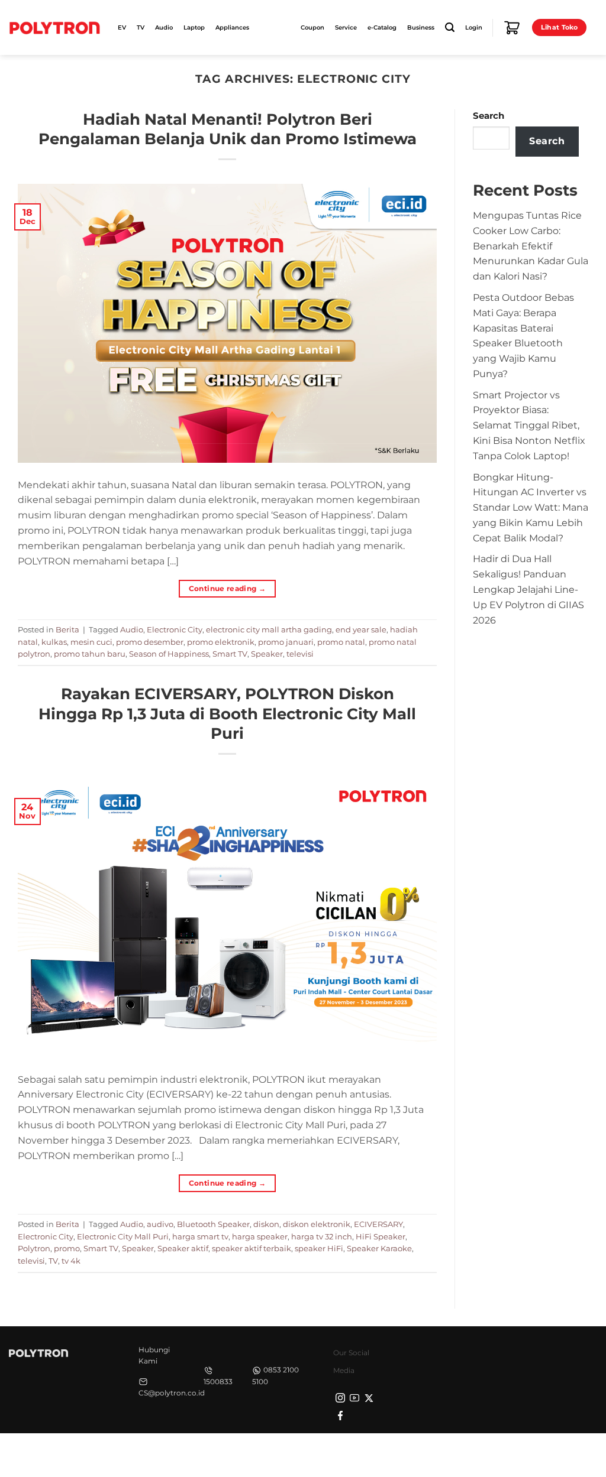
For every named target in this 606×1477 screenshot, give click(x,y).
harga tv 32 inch (321, 1236)
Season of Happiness (169, 653)
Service (346, 27)
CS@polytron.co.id (171, 1392)
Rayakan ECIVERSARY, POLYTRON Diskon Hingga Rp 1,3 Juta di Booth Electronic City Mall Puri (227, 713)
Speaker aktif (182, 1248)
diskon (266, 1224)
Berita (67, 629)
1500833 (218, 1381)
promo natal (341, 642)
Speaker (267, 653)
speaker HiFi (319, 1248)
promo (67, 1248)
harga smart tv (200, 1236)
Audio (131, 629)
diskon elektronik (316, 1224)
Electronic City (174, 629)
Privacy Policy (411, 1453)
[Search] (449, 27)
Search (488, 116)
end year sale (361, 629)
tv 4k (71, 1260)
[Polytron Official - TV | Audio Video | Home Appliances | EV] (54, 27)
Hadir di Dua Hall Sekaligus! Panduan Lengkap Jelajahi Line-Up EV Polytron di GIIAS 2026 (528, 589)
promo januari (286, 642)
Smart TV (229, 653)
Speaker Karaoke (379, 1248)
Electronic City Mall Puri (123, 1236)
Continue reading (227, 588)
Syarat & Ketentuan (485, 1453)
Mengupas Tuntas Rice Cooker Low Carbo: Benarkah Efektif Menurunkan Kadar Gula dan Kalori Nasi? (530, 245)
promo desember (149, 642)
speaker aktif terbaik (251, 1248)
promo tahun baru (89, 653)
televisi (300, 653)
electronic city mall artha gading (269, 629)
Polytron (34, 1248)
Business (420, 27)
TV (53, 1260)
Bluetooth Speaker (213, 1224)
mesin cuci (91, 642)
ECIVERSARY (378, 1224)
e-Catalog (382, 27)
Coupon (312, 27)
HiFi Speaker (380, 1236)
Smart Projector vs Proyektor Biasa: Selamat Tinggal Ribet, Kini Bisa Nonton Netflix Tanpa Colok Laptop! (529, 425)
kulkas (54, 642)
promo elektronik (220, 642)
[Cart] (511, 27)
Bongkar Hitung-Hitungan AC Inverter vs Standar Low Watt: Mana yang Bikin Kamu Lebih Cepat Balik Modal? (530, 507)
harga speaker (260, 1236)
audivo (160, 1224)
